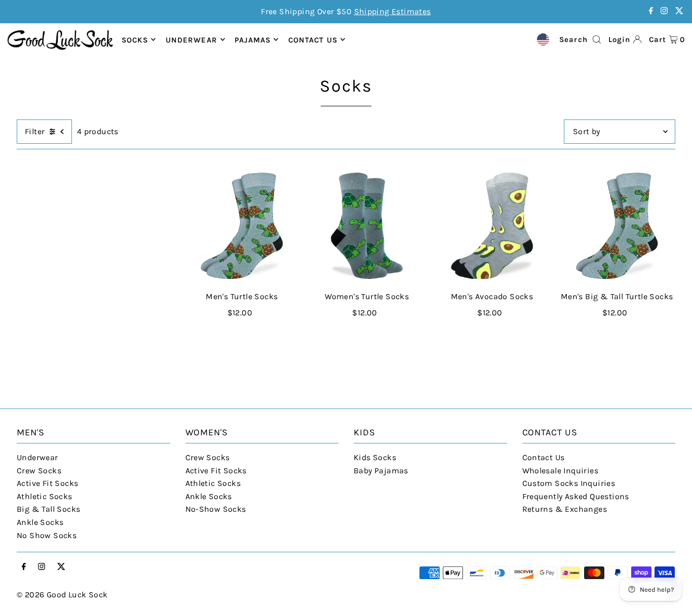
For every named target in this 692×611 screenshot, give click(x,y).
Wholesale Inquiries (560, 470)
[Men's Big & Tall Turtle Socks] (616, 226)
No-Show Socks (215, 509)
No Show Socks (46, 535)
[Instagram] (664, 11)
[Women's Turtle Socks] (367, 226)
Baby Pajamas (381, 470)
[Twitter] (679, 11)
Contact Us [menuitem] (312, 39)
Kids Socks (375, 457)
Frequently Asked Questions (575, 496)
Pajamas (253, 39)
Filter (35, 131)
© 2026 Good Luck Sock (62, 594)
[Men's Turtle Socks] (241, 226)
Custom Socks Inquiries (569, 483)
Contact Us (543, 457)
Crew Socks (39, 470)
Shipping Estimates (392, 11)
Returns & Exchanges (564, 509)
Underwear (191, 39)
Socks (135, 39)
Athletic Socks (44, 496)
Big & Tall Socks (48, 509)
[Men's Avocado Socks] (492, 226)
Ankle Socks (40, 522)
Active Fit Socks (47, 483)
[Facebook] (651, 11)
